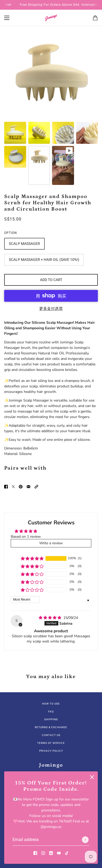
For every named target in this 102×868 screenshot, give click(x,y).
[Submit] (85, 839)
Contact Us (51, 735)
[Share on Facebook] (6, 486)
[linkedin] (51, 853)
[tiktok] (67, 853)
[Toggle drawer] (6, 18)
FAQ (51, 711)
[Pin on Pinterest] (21, 486)
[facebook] (35, 853)
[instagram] (43, 853)
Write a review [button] (51, 543)
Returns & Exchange (51, 727)
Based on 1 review (26, 536)
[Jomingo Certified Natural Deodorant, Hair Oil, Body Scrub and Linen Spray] (51, 18)
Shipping (51, 719)
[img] (50, 617)
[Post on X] (13, 486)
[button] (36, 486)
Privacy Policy (51, 750)
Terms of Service (51, 742)
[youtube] (59, 853)
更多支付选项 (51, 308)
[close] (92, 777)
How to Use (51, 703)
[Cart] (95, 17)
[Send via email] (28, 486)
